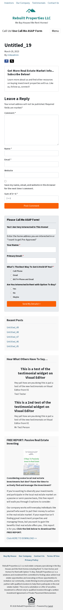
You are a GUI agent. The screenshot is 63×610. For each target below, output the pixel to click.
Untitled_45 (13, 346)
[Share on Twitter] (12, 61)
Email (7, 159)
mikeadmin (13, 55)
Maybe (16, 297)
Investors (9, 3)
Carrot (50, 606)
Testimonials (38, 3)
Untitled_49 (13, 327)
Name (8, 148)
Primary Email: (15, 256)
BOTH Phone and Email (23, 279)
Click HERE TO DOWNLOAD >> (22, 538)
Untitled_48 (13, 332)
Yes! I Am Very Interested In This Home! (27, 227)
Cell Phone (17, 271)
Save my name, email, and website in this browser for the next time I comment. (30, 186)
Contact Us (53, 3)
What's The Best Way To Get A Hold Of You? (30, 266)
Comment (10, 113)
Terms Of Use (53, 556)
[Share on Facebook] (6, 61)
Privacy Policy (31, 560)
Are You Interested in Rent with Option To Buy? (31, 284)
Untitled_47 (13, 337)
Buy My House (10, 556)
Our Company (23, 3)
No (14, 292)
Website (8, 170)
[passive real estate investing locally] (31, 462)
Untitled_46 (13, 341)
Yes (14, 288)
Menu (55, 31)
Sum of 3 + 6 (11, 193)
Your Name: (13, 245)
